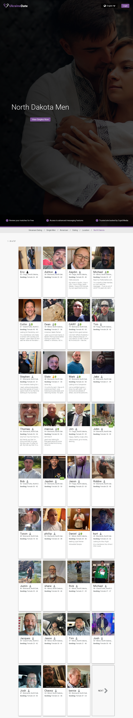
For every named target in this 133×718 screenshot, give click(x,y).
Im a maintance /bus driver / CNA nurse (103, 545)
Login (125, 6)
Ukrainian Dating (35, 230)
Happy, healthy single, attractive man (79, 437)
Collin (23, 324)
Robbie (97, 481)
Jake (96, 376)
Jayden (48, 481)
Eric (22, 272)
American (64, 230)
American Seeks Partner (52, 332)
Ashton (48, 272)
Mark (72, 376)
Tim (95, 324)
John (96, 429)
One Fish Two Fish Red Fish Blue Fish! (30, 437)
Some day (47, 384)
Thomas (25, 429)
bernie (72, 690)
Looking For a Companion (77, 384)
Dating (75, 230)
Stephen (25, 376)
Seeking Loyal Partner (76, 541)
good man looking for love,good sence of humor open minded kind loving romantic (53, 442)
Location (85, 230)
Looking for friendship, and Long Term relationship (30, 332)
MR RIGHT (48, 437)
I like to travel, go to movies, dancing (78, 440)
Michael (98, 272)
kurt (95, 533)
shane (48, 586)
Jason (72, 481)
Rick (71, 586)
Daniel (73, 533)
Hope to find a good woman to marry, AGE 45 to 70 (79, 332)
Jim (71, 429)
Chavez (48, 690)
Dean (47, 324)
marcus (48, 429)
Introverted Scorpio (75, 544)
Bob (22, 481)
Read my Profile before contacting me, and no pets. (103, 280)
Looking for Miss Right (101, 541)
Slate (47, 376)
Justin (24, 586)
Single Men (51, 230)
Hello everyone (74, 280)
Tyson (23, 533)
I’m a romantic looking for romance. (30, 384)
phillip (48, 533)
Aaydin (73, 272)
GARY (72, 324)
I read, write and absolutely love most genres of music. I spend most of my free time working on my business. (29, 390)
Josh (96, 638)
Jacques (25, 638)
